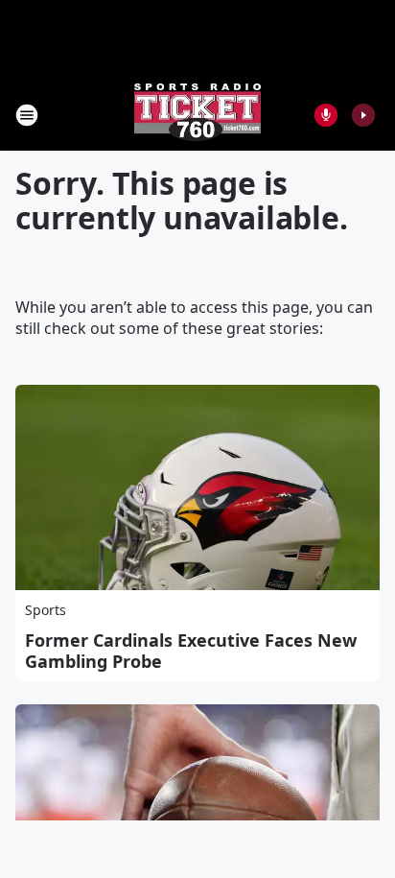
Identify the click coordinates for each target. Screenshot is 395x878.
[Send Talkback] (325, 115)
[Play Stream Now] (363, 115)
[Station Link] (197, 114)
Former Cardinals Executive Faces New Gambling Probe (191, 650)
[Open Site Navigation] (26, 115)
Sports (45, 610)
